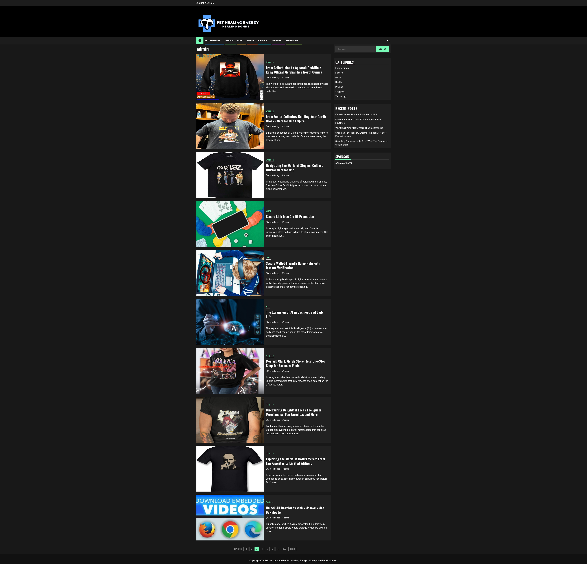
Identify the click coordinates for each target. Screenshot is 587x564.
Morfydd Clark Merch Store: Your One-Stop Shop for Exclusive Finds (295, 363)
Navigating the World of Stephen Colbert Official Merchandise (294, 167)
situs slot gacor (343, 163)
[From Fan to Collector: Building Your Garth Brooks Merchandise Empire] (230, 126)
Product (262, 40)
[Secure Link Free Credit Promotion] (230, 224)
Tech (268, 307)
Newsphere (315, 560)
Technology (292, 40)
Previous (237, 549)
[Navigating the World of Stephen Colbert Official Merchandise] (230, 175)
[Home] (200, 41)
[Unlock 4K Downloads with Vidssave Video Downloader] (230, 517)
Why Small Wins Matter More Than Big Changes (359, 128)
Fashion (229, 40)
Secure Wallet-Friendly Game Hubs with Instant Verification (293, 265)
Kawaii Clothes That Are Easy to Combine (356, 114)
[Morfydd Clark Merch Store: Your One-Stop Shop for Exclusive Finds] (230, 371)
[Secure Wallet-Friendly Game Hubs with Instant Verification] (230, 273)
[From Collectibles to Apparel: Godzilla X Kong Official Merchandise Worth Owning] (230, 77)
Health (250, 40)
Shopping (276, 40)
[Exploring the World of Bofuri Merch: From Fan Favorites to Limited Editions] (230, 469)
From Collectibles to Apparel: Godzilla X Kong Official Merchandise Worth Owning (294, 69)
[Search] (388, 41)
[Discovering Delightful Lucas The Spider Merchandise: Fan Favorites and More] (230, 420)
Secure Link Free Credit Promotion (290, 216)
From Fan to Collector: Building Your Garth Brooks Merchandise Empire (296, 118)
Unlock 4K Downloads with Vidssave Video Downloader (295, 510)
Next (292, 549)
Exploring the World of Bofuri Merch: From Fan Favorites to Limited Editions (295, 461)
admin (286, 78)
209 (284, 549)
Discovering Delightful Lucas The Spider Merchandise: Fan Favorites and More (293, 412)
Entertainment (212, 40)
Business (270, 502)
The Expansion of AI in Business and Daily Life (294, 314)
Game (239, 40)
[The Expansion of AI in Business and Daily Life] (230, 322)
